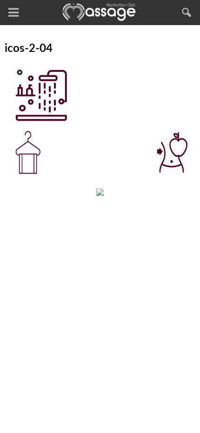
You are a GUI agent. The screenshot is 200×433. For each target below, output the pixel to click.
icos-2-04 (29, 48)
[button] (187, 12)
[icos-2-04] (40, 119)
